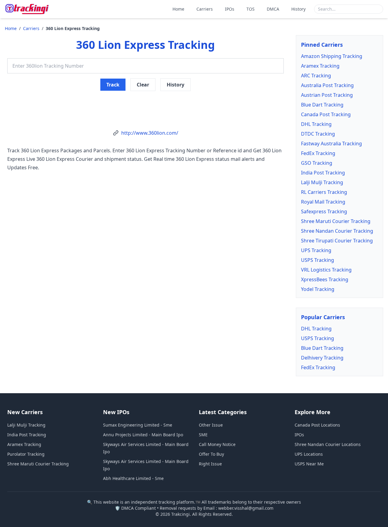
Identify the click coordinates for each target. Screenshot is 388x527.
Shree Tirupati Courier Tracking (337, 240)
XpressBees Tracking (324, 279)
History (298, 9)
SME (203, 434)
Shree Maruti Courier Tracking (335, 221)
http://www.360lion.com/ (149, 133)
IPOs (229, 9)
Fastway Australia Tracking (331, 143)
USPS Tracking (317, 260)
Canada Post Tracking (326, 114)
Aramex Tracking (320, 65)
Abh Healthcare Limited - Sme (133, 478)
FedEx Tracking (318, 153)
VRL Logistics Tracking (326, 269)
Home (178, 9)
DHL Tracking (316, 124)
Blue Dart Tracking (322, 104)
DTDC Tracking (318, 133)
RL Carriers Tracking (324, 192)
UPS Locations (309, 454)
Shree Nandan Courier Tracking (337, 231)
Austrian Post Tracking (327, 95)
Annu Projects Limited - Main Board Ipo (143, 434)
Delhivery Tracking (322, 357)
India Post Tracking (323, 172)
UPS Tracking (316, 250)
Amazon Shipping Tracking (331, 56)
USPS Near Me (309, 464)
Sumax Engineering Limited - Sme (137, 425)
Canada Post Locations (317, 425)
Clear (143, 84)
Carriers (204, 9)
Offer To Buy (211, 454)
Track (112, 84)
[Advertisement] (145, 105)
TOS (250, 9)
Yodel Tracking (317, 289)
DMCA (273, 9)
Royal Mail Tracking (323, 201)
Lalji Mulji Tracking (322, 182)
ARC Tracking (316, 75)
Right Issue (210, 464)
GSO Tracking (316, 163)
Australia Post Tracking (327, 85)
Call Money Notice (217, 444)
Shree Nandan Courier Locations (328, 444)
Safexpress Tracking (324, 211)
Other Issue (211, 425)
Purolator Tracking (26, 454)
